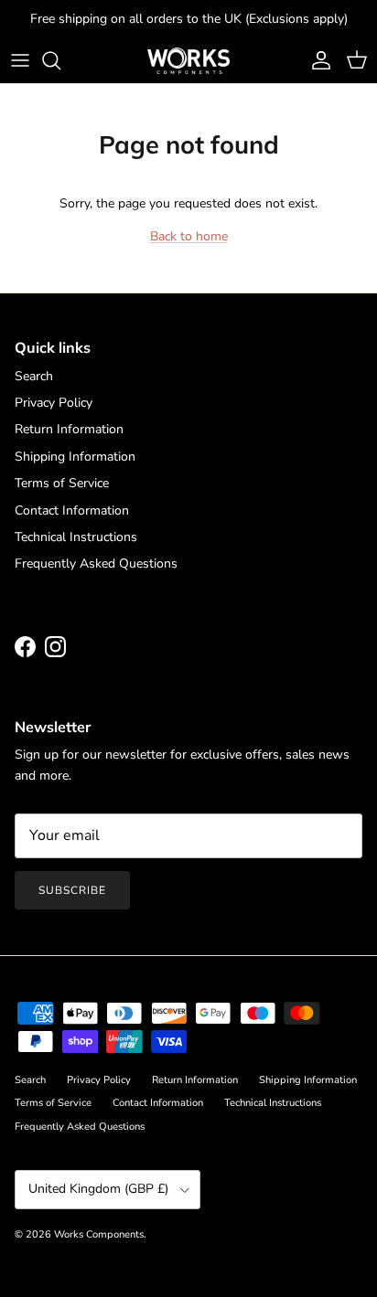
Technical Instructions (76, 537)
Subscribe (72, 890)
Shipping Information (75, 456)
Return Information (69, 429)
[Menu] (20, 60)
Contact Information (72, 510)
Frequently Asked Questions (96, 563)
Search (34, 376)
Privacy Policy (53, 402)
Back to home (189, 236)
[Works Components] (188, 61)
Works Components (99, 1234)
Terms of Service (62, 483)
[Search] (60, 60)
